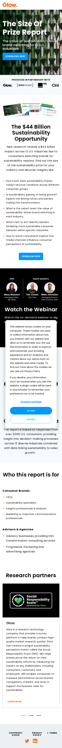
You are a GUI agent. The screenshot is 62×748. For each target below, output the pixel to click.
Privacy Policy (37, 734)
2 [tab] (31, 715)
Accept (31, 410)
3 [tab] (38, 715)
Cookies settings (31, 402)
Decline (31, 419)
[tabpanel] (31, 645)
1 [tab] (23, 715)
